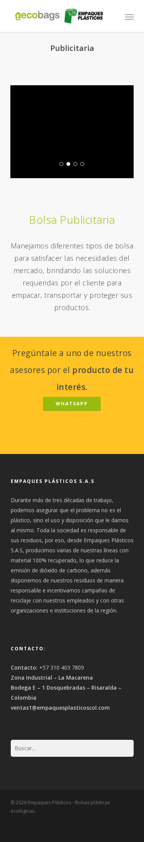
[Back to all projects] (71, 69)
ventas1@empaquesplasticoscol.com (60, 707)
